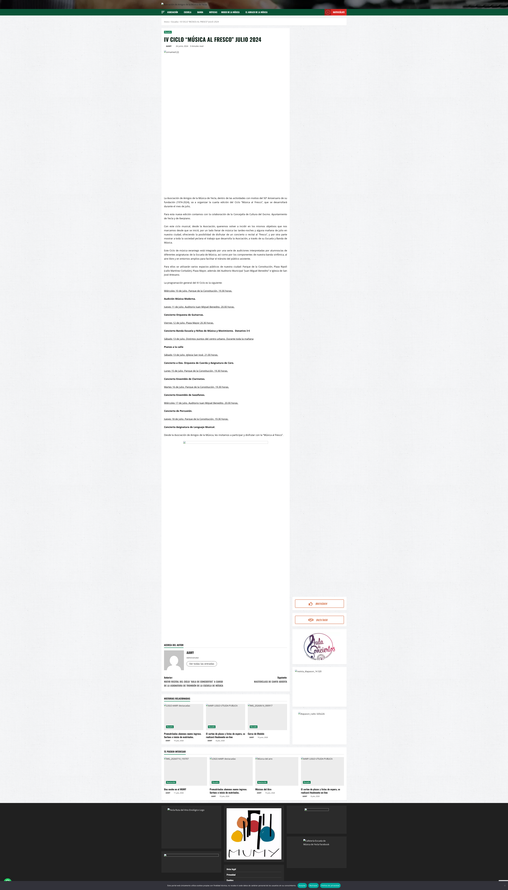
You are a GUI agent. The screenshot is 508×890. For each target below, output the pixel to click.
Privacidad (231, 874)
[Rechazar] (504, 885)
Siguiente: (270, 679)
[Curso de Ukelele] (267, 717)
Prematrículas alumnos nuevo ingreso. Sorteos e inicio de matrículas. (182, 735)
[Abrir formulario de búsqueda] (322, 12)
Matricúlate (339, 12)
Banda (200, 12)
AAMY (169, 46)
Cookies (230, 880)
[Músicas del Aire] (276, 771)
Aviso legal (231, 869)
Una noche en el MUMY (175, 789)
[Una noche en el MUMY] (185, 771)
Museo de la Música (230, 12)
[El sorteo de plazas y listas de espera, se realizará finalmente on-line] (225, 717)
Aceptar (302, 885)
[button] (163, 12)
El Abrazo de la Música (256, 12)
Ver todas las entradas (201, 663)
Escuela (187, 12)
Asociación (172, 12)
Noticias (213, 12)
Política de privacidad (330, 885)
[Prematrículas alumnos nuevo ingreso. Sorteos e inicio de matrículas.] (183, 717)
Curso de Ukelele (256, 733)
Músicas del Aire (263, 789)
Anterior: (193, 681)
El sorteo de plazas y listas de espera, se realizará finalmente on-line (225, 735)
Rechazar (313, 885)
